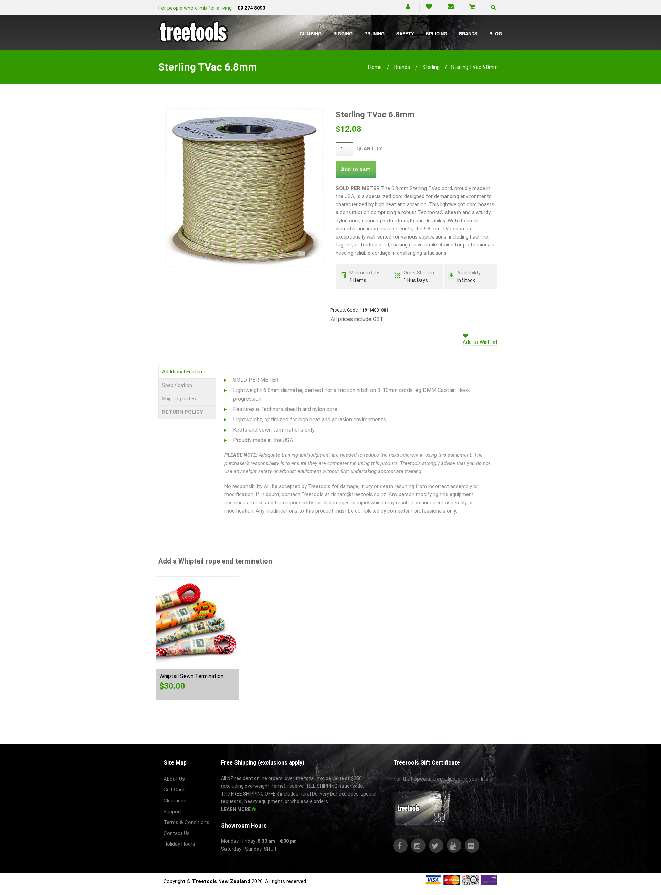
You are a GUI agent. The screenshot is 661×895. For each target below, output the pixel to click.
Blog (495, 33)
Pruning (374, 33)
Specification (177, 385)
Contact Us (177, 833)
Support (173, 812)
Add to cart (355, 169)
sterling (431, 67)
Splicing (436, 33)
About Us (174, 779)
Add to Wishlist (480, 342)
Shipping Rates (179, 399)
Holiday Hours (179, 844)
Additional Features (184, 372)
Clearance (175, 801)
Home (375, 67)
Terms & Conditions (186, 822)
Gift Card (174, 790)
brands (402, 67)
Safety (405, 33)
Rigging (343, 33)
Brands (468, 33)
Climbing (311, 33)
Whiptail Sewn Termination (191, 676)
